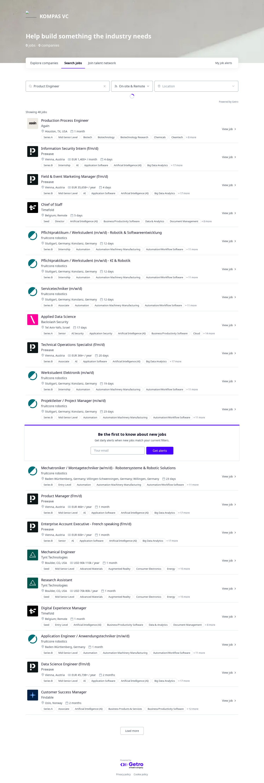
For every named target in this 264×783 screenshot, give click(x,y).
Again (45, 126)
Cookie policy (141, 774)
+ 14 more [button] (209, 333)
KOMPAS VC (54, 16)
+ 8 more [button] (191, 137)
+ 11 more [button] (192, 249)
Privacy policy (123, 774)
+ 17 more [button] (176, 165)
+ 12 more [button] (192, 709)
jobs (73, 63)
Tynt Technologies (54, 557)
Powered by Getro (228, 101)
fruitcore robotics (54, 238)
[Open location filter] (233, 86)
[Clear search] (104, 86)
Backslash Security (54, 322)
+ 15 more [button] (184, 568)
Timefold (47, 210)
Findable (47, 697)
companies (44, 63)
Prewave (47, 154)
